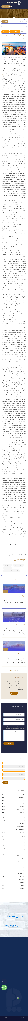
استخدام (22, 817)
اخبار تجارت (20, 797)
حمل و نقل (20, 873)
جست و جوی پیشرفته (6, 6)
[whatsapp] (6, 557)
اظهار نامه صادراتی (18, 565)
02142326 (5, 31)
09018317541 (15, 31)
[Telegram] (14, 557)
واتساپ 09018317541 (14, 926)
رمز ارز (21, 803)
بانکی (22, 800)
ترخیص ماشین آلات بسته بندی (19, 624)
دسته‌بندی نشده (20, 843)
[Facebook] (21, 557)
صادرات (21, 806)
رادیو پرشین (21, 846)
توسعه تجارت (20, 826)
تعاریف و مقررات (19, 867)
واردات (24, 39)
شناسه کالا (21, 879)
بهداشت (21, 823)
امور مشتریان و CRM (18, 855)
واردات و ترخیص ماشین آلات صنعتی (17, 653)
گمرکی (21, 832)
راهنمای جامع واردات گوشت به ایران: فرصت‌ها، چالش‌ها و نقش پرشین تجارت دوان (14, 596)
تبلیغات (22, 840)
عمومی (21, 885)
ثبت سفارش (20, 870)
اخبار (23, 794)
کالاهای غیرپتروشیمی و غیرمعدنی (11, 571)
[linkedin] (10, 557)
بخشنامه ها (21, 820)
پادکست (22, 837)
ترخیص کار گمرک (19, 861)
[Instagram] (17, 557)
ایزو (22, 858)
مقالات (22, 849)
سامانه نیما (4, 75)
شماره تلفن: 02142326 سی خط (14, 918)
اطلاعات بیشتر (14, 693)
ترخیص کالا (20, 864)
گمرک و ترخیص (19, 809)
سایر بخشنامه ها (19, 829)
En (11, 6)
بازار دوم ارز (7, 565)
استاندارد (21, 852)
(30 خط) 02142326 (19, 967)
